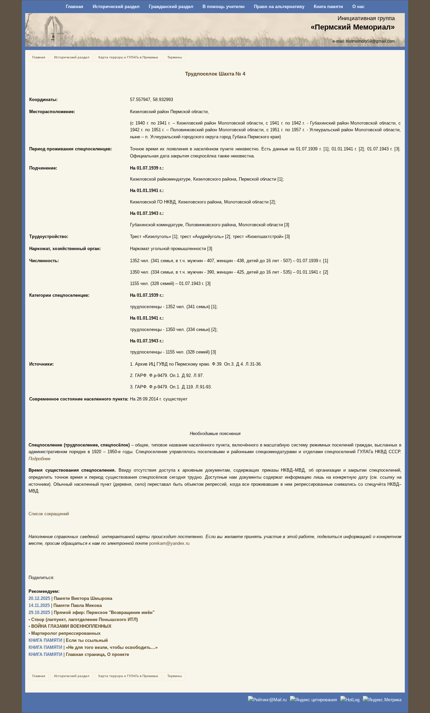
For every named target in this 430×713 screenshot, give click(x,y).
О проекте (118, 654)
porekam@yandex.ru (169, 543)
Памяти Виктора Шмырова (70, 598)
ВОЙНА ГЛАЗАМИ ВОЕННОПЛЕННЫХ (70, 626)
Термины (174, 57)
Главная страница (66, 654)
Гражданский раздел (171, 6)
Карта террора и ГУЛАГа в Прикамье (128, 57)
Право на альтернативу (279, 6)
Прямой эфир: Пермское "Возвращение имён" (92, 612)
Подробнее (39, 458)
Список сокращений (49, 513)
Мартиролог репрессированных (64, 633)
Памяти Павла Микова (65, 605)
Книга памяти (328, 6)
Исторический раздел (116, 6)
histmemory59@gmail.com (370, 41)
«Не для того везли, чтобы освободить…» (93, 647)
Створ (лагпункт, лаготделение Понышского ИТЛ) (83, 619)
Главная (74, 6)
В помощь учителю (224, 6)
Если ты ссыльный (68, 640)
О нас (358, 6)
